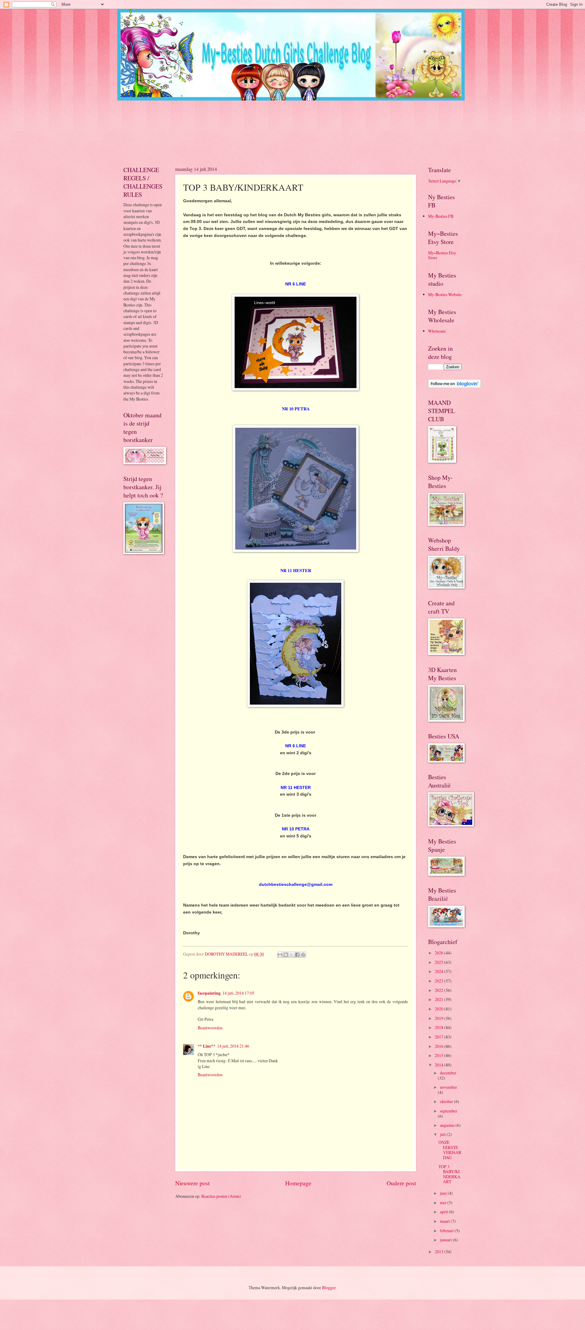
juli (443, 1134)
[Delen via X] (292, 955)
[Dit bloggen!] (286, 955)
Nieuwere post (192, 1183)
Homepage (298, 1183)
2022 (439, 990)
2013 (439, 1251)
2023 (439, 981)
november (448, 1087)
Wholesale (437, 331)
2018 (439, 1027)
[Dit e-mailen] (280, 955)
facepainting (209, 993)
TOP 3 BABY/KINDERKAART (449, 1174)
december (448, 1073)
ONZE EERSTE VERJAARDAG (449, 1149)
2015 (439, 1055)
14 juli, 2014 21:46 (233, 1046)
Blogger (328, 1287)
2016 (439, 1046)
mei (443, 1202)
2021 (439, 999)
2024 (439, 971)
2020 (439, 1009)
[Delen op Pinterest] (303, 955)
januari (446, 1240)
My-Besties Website (445, 294)
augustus (448, 1125)
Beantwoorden (210, 1028)
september (448, 1111)
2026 (439, 953)
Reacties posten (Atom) (221, 1196)
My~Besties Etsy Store (442, 255)
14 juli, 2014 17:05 (238, 993)
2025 (439, 962)
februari (447, 1230)
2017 (439, 1037)
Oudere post (401, 1183)
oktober (447, 1101)
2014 (439, 1065)
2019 (439, 1018)
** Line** (206, 1046)
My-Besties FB (440, 216)
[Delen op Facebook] (297, 955)
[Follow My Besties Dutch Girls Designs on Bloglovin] (454, 386)
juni (444, 1193)
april (444, 1212)
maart (445, 1221)
